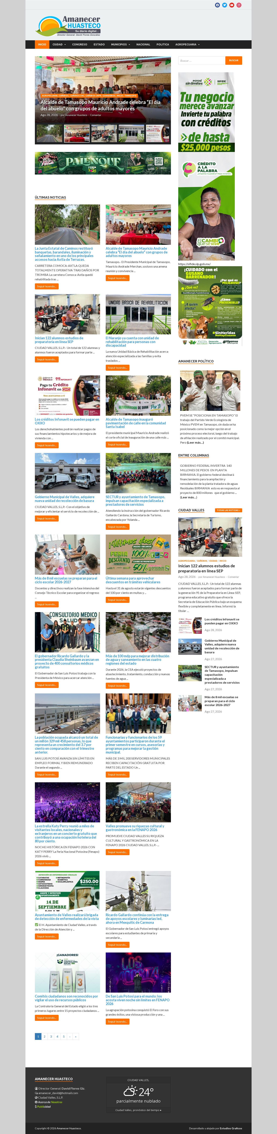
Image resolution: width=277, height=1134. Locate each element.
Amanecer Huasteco (76, 115)
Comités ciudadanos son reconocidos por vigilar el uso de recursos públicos (66, 998)
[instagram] (238, 4)
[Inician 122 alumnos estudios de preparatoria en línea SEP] (210, 557)
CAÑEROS (64, 96)
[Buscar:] (210, 60)
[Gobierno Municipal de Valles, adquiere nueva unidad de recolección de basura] (190, 653)
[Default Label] (224, 4)
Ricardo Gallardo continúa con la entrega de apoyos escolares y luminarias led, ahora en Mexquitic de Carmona (137, 918)
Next (164, 89)
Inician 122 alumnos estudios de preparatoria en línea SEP (59, 340)
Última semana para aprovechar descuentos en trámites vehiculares (133, 580)
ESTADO (99, 44)
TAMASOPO (130, 96)
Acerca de (50, 1102)
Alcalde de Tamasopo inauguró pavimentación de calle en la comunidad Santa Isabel (136, 423)
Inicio (42, 44)
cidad (44, 1106)
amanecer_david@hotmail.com (58, 1093)
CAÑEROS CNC (77, 96)
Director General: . (61, 1088)
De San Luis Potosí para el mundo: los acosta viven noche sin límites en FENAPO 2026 (138, 1000)
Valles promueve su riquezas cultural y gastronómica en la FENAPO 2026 (135, 828)
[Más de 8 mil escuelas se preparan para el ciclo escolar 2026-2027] (190, 710)
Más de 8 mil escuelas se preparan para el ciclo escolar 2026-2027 (66, 580)
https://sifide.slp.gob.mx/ (194, 264)
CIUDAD (58, 44)
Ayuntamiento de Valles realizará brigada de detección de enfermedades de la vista (67, 917)
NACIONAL (143, 44)
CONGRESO (79, 44)
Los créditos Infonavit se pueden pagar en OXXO (67, 421)
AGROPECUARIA (185, 44)
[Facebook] (217, 4)
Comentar (95, 115)
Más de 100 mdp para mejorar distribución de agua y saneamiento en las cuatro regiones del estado (137, 660)
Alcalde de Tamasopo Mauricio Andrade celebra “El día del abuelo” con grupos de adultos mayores (137, 252)
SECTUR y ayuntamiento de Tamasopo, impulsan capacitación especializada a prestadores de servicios (135, 500)
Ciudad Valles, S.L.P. (50, 1097)
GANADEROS (109, 96)
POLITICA (163, 44)
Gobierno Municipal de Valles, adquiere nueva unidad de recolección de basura (64, 499)
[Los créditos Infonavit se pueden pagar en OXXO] (190, 632)
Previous (41, 89)
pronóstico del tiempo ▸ (138, 1110)
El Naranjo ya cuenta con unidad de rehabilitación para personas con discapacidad (132, 342)
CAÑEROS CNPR (93, 96)
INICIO (120, 96)
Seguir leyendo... (46, 286)
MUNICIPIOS (119, 44)
